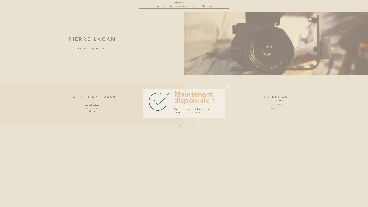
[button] (227, 86)
